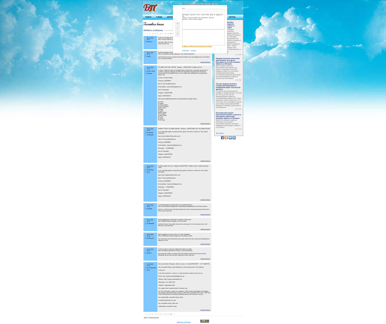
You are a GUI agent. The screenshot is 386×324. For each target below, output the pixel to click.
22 (150, 33)
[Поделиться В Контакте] (234, 137)
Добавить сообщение (153, 30)
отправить (185, 50)
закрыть (193, 50)
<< (145, 33)
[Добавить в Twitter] (230, 137)
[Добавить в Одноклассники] (226, 137)
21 (147, 33)
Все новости (220, 133)
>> (173, 314)
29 (168, 33)
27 (163, 33)
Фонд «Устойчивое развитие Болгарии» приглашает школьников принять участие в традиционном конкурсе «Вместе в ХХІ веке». (228, 123)
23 (152, 33)
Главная (148, 17)
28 (165, 33)
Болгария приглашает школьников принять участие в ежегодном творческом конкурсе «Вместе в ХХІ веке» (228, 115)
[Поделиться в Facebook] (222, 137)
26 (160, 33)
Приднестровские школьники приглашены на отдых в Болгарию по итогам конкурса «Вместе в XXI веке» (228, 61)
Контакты (232, 17)
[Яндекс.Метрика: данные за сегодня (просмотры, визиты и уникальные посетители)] (184, 322)
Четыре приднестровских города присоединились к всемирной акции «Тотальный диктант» (228, 86)
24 (155, 33)
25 (158, 33)
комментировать (205, 62)
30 (171, 33)
